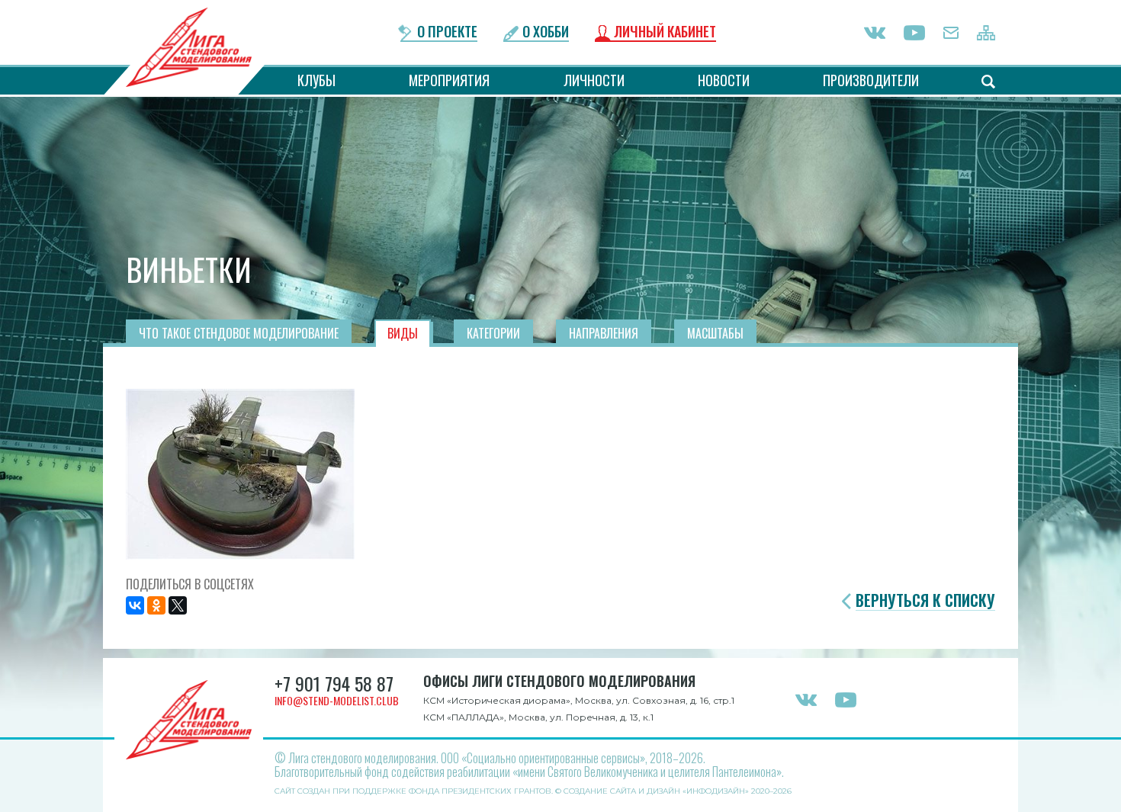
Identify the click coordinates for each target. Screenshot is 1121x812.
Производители (871, 80)
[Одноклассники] (156, 605)
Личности (594, 80)
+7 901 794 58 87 (334, 683)
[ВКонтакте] (135, 605)
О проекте (447, 32)
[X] (178, 605)
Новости (724, 80)
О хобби (545, 32)
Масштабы (715, 333)
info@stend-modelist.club (337, 700)
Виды (402, 333)
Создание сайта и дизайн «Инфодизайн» (656, 791)
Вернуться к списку (925, 600)
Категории (493, 333)
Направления (603, 333)
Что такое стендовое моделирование (239, 333)
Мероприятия (449, 80)
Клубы (316, 80)
